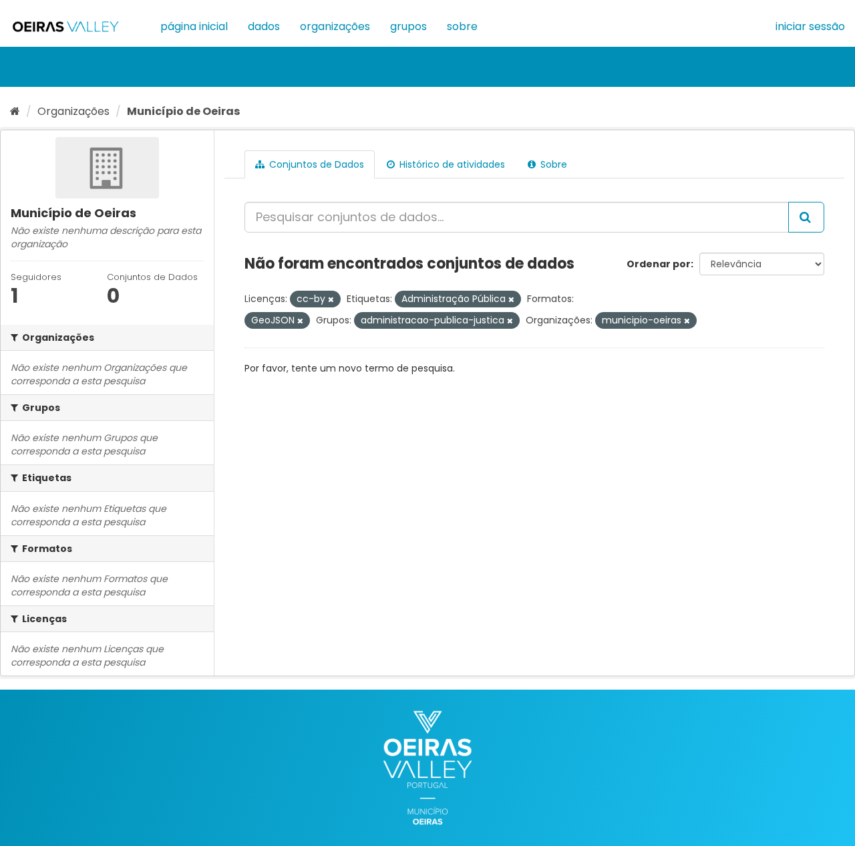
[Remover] (331, 299)
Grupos (408, 26)
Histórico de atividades (451, 164)
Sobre (462, 26)
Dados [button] (264, 26)
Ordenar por (659, 264)
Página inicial (194, 26)
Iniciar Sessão (810, 26)
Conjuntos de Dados (315, 164)
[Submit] (806, 217)
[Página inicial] (15, 111)
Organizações (335, 26)
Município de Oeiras (183, 111)
